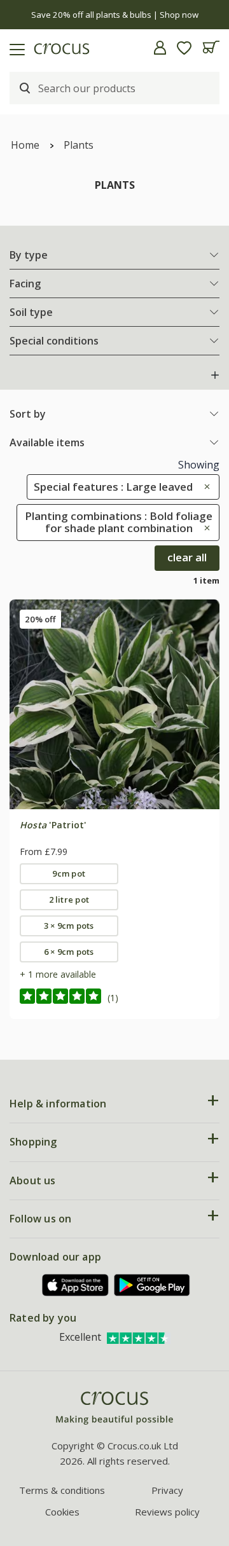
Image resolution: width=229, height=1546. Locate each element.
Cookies (62, 1511)
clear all (187, 557)
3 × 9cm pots (69, 925)
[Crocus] (114, 1408)
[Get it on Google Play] (152, 1285)
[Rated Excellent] (138, 1336)
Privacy (167, 1490)
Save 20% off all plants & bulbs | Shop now (114, 14)
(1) (113, 998)
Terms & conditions (62, 1490)
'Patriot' (53, 825)
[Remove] (203, 486)
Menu (14, 48)
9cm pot (68, 873)
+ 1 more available (58, 974)
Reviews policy (167, 1511)
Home (25, 145)
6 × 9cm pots (69, 951)
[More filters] (215, 375)
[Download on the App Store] (75, 1285)
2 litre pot (69, 899)
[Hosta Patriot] (114, 704)
